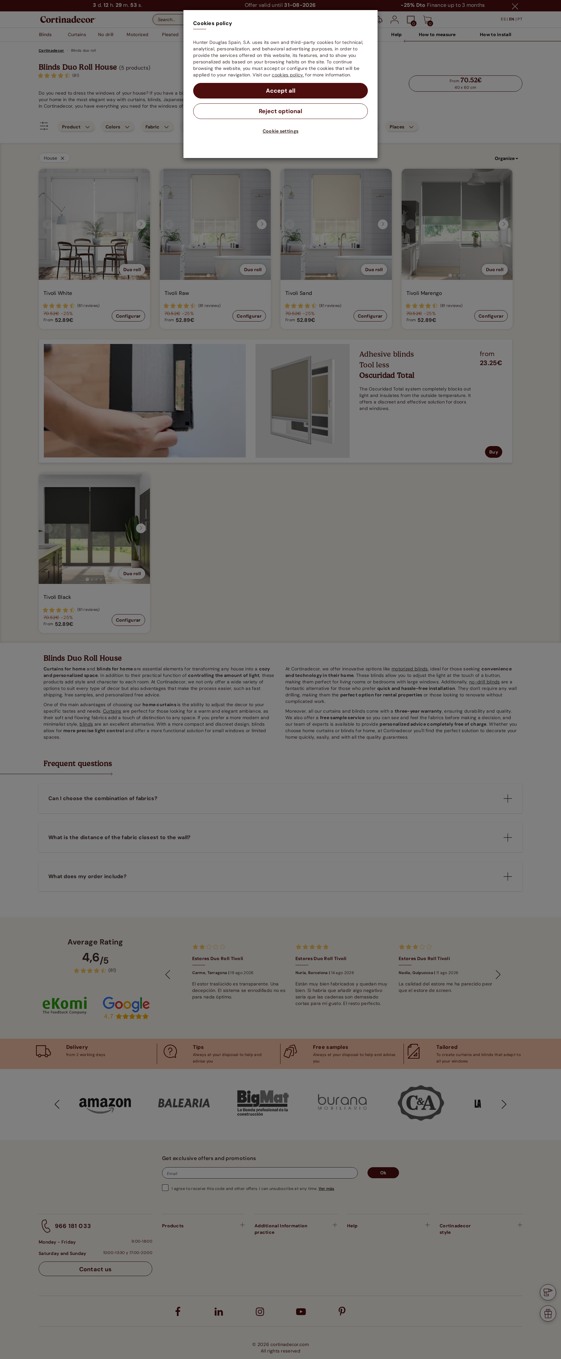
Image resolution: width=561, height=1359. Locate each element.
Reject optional (280, 111)
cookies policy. (288, 75)
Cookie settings (281, 131)
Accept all (280, 91)
